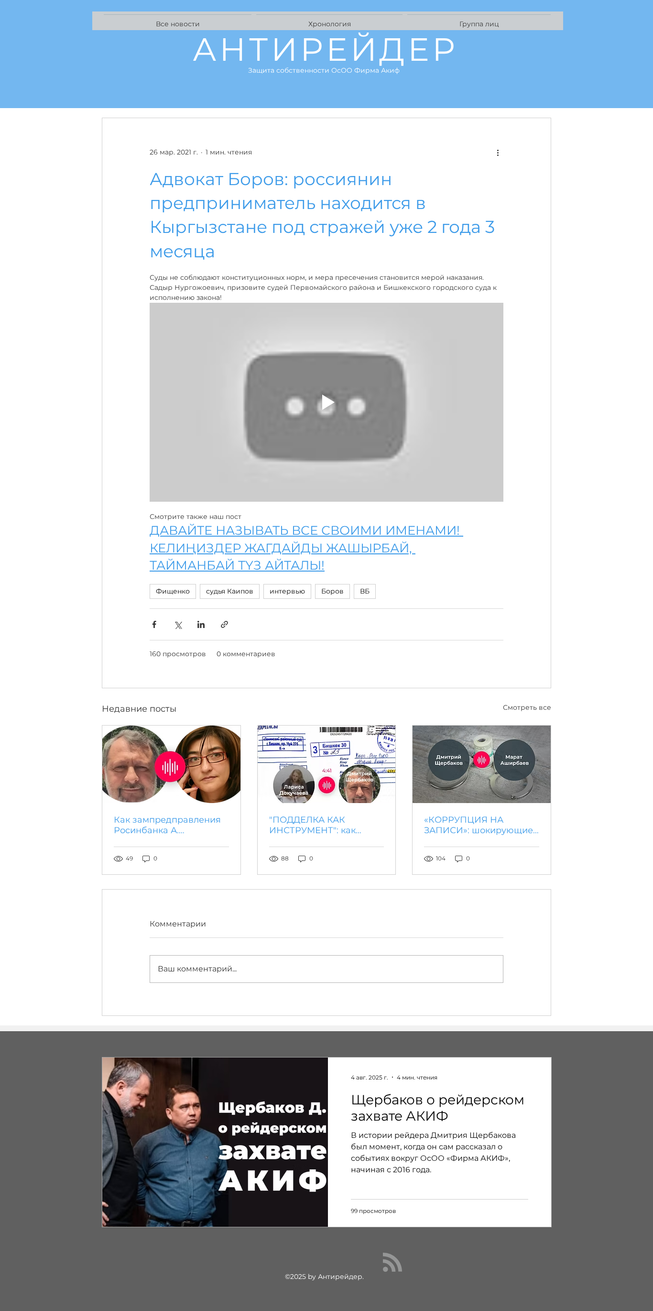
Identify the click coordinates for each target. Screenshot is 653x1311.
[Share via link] (224, 624)
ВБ (365, 591)
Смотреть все (527, 707)
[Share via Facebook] (154, 624)
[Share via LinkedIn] (201, 624)
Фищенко (173, 591)
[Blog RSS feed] (392, 1263)
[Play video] (326, 402)
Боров (332, 591)
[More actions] (497, 152)
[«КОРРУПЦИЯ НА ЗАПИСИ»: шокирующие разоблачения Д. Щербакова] (482, 764)
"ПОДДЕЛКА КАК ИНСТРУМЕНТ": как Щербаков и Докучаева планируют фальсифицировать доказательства (321, 825)
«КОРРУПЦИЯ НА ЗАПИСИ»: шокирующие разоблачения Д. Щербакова (478, 825)
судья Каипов (229, 591)
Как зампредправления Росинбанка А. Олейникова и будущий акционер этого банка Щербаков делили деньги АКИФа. (167, 825)
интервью (287, 591)
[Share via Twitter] (177, 624)
